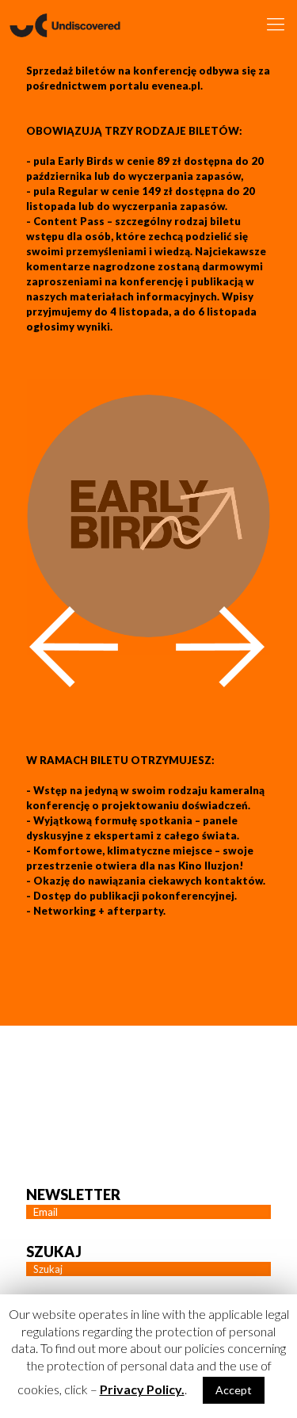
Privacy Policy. (142, 1389)
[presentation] (73, 646)
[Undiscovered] (65, 24)
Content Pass (69, 221)
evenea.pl (175, 85)
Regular (78, 191)
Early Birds (85, 161)
